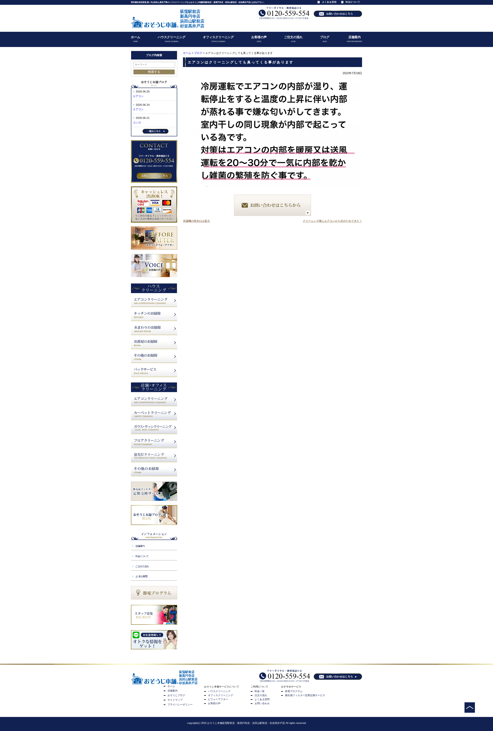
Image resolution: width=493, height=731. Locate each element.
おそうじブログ (176, 695)
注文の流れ (261, 695)
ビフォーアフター (218, 699)
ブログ (324, 37)
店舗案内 (354, 37)
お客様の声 (259, 37)
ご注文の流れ (293, 37)
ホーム (135, 37)
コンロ (137, 122)
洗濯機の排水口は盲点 (196, 220)
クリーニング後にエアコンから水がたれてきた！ (332, 220)
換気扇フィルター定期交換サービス (305, 695)
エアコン (138, 96)
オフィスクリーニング (218, 37)
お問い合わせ (262, 703)
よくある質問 (262, 699)
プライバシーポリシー (180, 704)
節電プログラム (294, 691)
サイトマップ (175, 699)
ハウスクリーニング (171, 37)
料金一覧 (260, 691)
